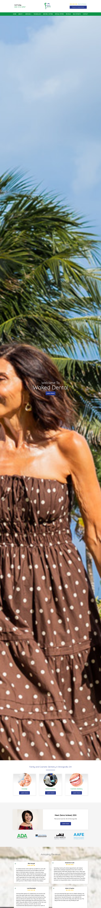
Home (14, 14)
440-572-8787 (19, 7)
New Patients (77, 14)
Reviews (68, 14)
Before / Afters (48, 14)
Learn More (50, 393)
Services (27, 14)
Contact (85, 14)
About (20, 14)
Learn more (24, 793)
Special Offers (59, 14)
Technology (37, 14)
